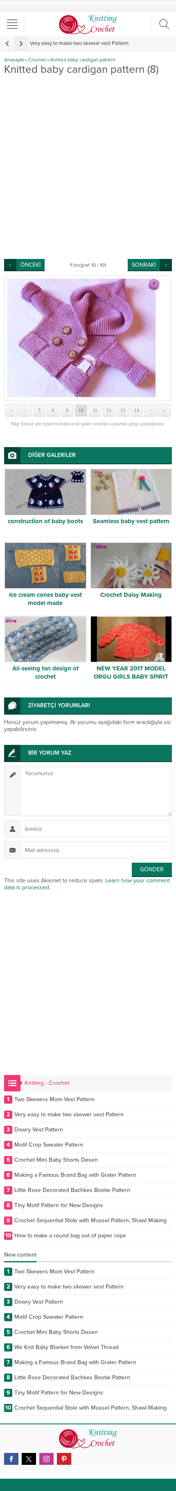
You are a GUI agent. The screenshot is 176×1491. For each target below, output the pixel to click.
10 (81, 410)
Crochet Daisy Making (131, 594)
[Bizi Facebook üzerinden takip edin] (11, 1459)
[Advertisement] (88, 167)
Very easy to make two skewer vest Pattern (79, 43)
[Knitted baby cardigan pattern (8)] (88, 338)
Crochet (37, 60)
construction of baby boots (45, 521)
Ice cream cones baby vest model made (45, 599)
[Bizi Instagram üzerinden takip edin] (46, 1459)
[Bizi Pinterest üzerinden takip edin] (64, 1459)
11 (95, 410)
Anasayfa (14, 60)
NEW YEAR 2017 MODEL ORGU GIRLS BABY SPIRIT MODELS (131, 676)
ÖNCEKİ (30, 264)
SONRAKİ (144, 264)
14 (136, 410)
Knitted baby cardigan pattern (82, 60)
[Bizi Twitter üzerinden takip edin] (29, 1459)
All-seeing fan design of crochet (45, 672)
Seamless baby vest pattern (131, 521)
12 (108, 410)
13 (122, 410)
